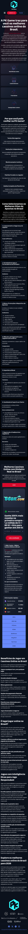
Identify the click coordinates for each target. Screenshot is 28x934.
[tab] (14, 485)
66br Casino (8, 550)
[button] (4, 13)
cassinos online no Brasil (15, 33)
